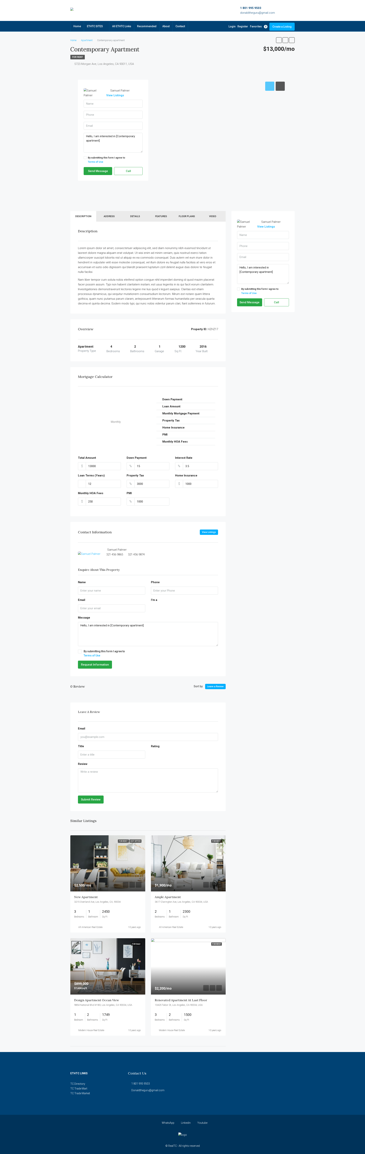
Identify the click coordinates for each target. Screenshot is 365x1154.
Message (84, 617)
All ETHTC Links (121, 26)
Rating (155, 746)
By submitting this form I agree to (106, 159)
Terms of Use (95, 161)
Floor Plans (187, 216)
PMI (129, 493)
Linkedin (185, 1122)
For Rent (77, 57)
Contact (180, 26)
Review (82, 764)
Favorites (258, 26)
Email (81, 600)
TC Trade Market (80, 1093)
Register (242, 26)
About (166, 26)
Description (83, 216)
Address (109, 216)
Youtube (202, 1122)
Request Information (95, 664)
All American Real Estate (90, 927)
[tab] (269, 86)
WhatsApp (168, 1122)
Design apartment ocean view (96, 1000)
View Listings (115, 95)
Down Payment (137, 458)
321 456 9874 (136, 554)
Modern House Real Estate (91, 1030)
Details (135, 216)
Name (82, 582)
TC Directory (77, 1083)
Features (161, 216)
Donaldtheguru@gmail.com (147, 1090)
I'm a (154, 600)
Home (77, 26)
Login (232, 26)
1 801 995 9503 (250, 8)
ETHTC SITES (95, 26)
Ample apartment (168, 897)
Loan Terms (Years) (91, 475)
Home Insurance (186, 475)
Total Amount (87, 458)
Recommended (146, 26)
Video (212, 216)
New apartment (86, 897)
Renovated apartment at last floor (181, 1000)
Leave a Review (215, 686)
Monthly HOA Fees (90, 493)
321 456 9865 (114, 554)
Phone (155, 582)
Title (81, 746)
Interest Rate (183, 458)
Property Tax (135, 475)
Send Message (98, 171)
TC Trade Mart (78, 1088)
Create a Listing (282, 26)
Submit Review (91, 799)
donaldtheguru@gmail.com (257, 12)
